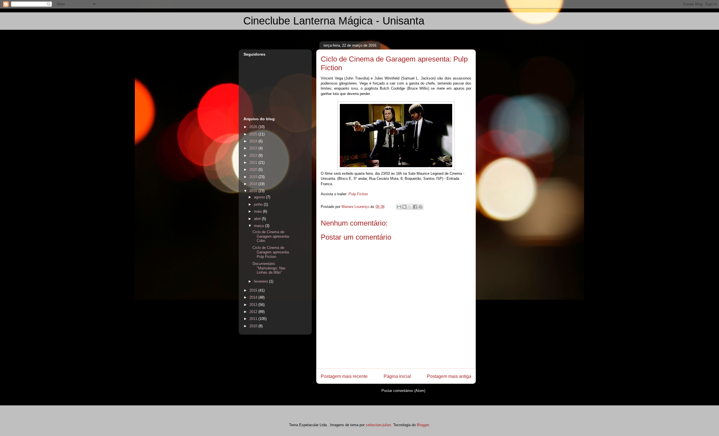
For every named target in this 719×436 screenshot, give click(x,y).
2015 (253, 290)
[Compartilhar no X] (410, 207)
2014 (253, 297)
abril (258, 219)
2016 (253, 191)
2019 (253, 177)
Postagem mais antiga (449, 376)
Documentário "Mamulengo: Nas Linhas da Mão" (269, 268)
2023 (253, 148)
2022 (253, 155)
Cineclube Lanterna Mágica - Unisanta (333, 21)
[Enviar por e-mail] (399, 207)
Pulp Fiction (358, 194)
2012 (253, 312)
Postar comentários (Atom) (403, 391)
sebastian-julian (378, 425)
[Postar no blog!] (404, 207)
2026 (253, 127)
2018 (253, 184)
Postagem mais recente (344, 376)
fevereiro (261, 281)
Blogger (423, 425)
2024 (253, 141)
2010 (253, 326)
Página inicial (397, 376)
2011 (253, 319)
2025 (253, 134)
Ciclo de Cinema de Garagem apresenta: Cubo (271, 236)
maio (258, 211)
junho (259, 204)
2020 (253, 169)
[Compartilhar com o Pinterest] (420, 207)
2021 (253, 162)
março (259, 226)
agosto (260, 197)
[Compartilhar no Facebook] (415, 207)
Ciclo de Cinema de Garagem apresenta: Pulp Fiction (271, 252)
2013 (253, 305)
